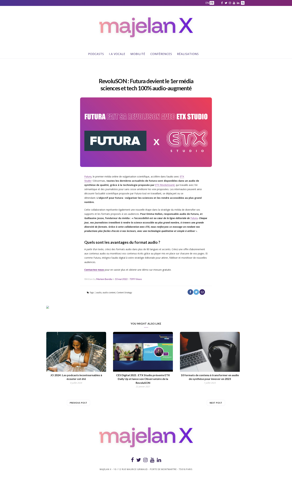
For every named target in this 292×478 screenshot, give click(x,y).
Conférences (161, 54)
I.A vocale (117, 54)
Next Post (216, 402)
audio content (109, 292)
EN (207, 3)
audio (99, 292)
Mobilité (137, 54)
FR (211, 3)
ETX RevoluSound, (165, 185)
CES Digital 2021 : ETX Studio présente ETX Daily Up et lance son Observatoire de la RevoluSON (143, 378)
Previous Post (78, 402)
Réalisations (188, 54)
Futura (87, 176)
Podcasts (96, 54)
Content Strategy (124, 292)
